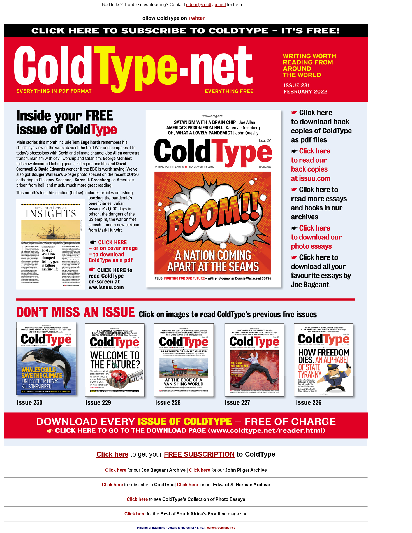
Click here (112, 454)
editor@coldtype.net (206, 4)
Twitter (196, 18)
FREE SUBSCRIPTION (199, 454)
